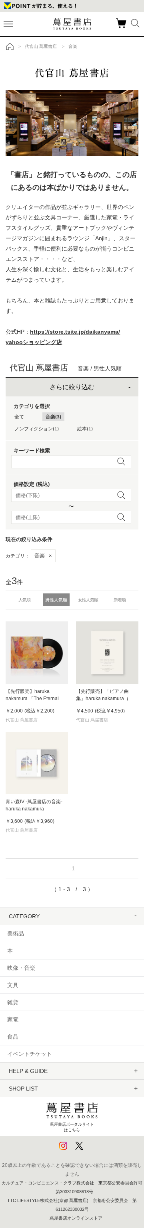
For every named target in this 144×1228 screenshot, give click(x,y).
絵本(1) (85, 429)
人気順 (24, 599)
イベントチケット (29, 1054)
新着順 (120, 599)
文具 (12, 985)
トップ (10, 46)
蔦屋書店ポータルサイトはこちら (72, 1127)
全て (19, 417)
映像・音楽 (21, 968)
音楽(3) (53, 417)
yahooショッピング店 (34, 342)
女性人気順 (88, 599)
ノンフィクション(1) (36, 429)
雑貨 (12, 1002)
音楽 (43, 556)
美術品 (15, 933)
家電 (12, 1019)
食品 (12, 1036)
